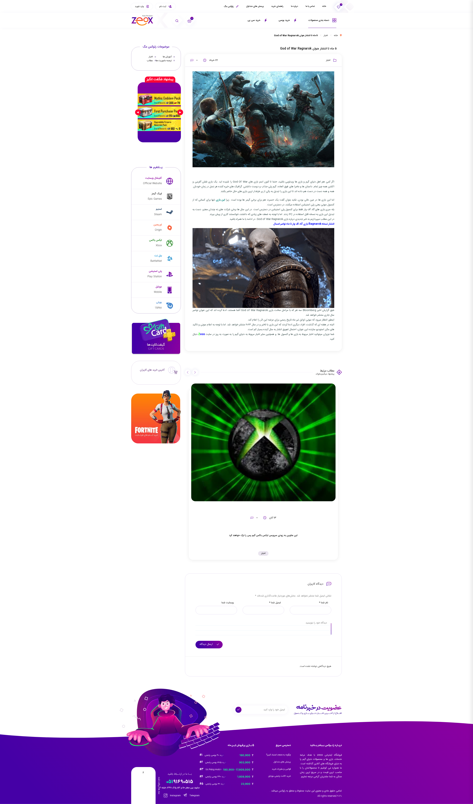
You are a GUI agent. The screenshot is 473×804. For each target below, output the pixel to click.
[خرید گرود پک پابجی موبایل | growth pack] (159, 112)
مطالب (150, 60)
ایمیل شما (275, 603)
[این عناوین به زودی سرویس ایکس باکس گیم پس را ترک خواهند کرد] (263, 442)
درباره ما (294, 6)
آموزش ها (167, 57)
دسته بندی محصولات (319, 20)
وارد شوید (139, 6)
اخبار (326, 35)
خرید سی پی (254, 20)
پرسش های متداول (255, 6)
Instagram (175, 795)
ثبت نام (163, 6)
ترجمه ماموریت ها (164, 60)
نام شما (323, 603)
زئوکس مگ (229, 6)
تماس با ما (310, 6)
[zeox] (142, 20)
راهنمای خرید (277, 6)
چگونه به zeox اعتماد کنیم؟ (278, 755)
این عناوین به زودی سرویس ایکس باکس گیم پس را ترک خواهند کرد (263, 535)
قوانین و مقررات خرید (281, 769)
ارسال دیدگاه (206, 644)
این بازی (220, 200)
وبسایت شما (228, 603)
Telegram (194, 795)
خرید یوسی (285, 20)
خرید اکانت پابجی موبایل (279, 776)
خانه (324, 6)
